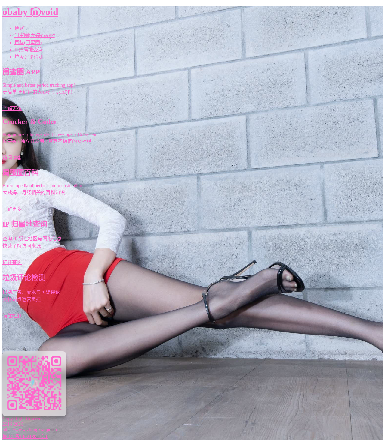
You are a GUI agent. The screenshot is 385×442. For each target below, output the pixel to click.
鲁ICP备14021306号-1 (25, 436)
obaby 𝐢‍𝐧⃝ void (30, 11)
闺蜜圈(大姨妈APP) (34, 35)
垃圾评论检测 (28, 56)
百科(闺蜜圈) (28, 42)
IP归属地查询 (28, 49)
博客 (19, 28)
